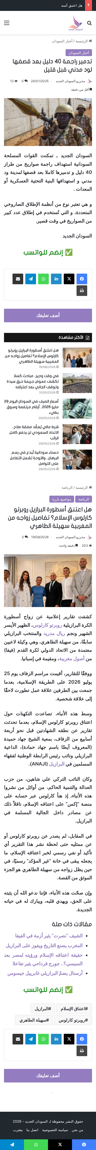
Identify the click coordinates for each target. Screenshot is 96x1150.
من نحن (77, 1130)
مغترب (18, 1130)
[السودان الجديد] (75, 23)
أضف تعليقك (48, 315)
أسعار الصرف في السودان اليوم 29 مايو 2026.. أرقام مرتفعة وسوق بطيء (31, 407)
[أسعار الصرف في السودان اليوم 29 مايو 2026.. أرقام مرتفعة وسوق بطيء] (77, 409)
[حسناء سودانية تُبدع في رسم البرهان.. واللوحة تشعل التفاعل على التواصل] (77, 460)
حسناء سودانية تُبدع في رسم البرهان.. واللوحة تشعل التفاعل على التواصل (34, 458)
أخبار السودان (62, 41)
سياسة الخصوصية (55, 1130)
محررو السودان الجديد (70, 81)
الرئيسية (82, 41)
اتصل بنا (32, 1130)
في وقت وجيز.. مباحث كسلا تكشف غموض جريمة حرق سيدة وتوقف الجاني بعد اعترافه (33, 381)
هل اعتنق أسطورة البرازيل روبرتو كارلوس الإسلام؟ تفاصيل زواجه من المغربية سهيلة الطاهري (32, 355)
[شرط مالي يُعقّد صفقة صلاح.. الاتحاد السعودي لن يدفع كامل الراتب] (77, 434)
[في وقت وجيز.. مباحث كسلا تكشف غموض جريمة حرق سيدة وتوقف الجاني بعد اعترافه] (77, 383)
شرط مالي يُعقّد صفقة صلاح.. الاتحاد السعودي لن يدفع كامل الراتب (34, 432)
